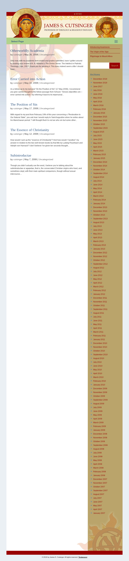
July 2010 (97, 362)
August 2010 (98, 358)
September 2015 (100, 128)
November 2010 (100, 347)
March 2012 (98, 287)
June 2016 (97, 94)
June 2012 (97, 275)
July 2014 (97, 181)
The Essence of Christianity (29, 130)
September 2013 (100, 219)
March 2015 (98, 151)
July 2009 (97, 407)
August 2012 (98, 268)
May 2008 (97, 460)
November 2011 (100, 302)
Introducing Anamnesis (100, 47)
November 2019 (100, 83)
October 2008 (99, 441)
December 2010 (100, 343)
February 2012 (99, 290)
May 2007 (97, 506)
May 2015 (97, 143)
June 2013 (97, 230)
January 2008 (99, 475)
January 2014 (99, 203)
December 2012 (100, 253)
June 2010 (97, 366)
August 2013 (98, 222)
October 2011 (99, 305)
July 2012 (97, 271)
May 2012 (97, 279)
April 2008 (97, 464)
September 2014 (100, 173)
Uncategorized (47, 54)
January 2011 (99, 339)
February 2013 (99, 245)
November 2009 (100, 392)
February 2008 (99, 472)
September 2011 (100, 309)
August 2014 (98, 177)
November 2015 (100, 120)
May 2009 (97, 415)
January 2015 (99, 158)
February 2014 (99, 200)
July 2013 (97, 226)
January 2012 (99, 294)
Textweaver (83, 557)
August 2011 (98, 313)
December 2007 (100, 479)
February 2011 (99, 336)
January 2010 (99, 385)
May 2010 (97, 370)
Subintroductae (20, 155)
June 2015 (97, 139)
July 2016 (97, 90)
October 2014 (99, 169)
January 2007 (99, 513)
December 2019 (100, 79)
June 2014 (97, 185)
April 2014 (97, 192)
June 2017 (97, 86)
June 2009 (97, 411)
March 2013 (98, 241)
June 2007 (97, 502)
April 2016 (97, 102)
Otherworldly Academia (27, 51)
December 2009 (100, 388)
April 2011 (97, 328)
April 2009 (97, 419)
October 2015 (99, 124)
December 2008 (100, 434)
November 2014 (100, 166)
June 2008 (97, 456)
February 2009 (99, 426)
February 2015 (99, 154)
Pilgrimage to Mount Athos (101, 56)
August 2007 (98, 494)
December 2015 (100, 117)
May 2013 (97, 234)
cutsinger (17, 54)
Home (79, 14)
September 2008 (100, 445)
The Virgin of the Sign (99, 52)
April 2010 (97, 373)
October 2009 (99, 396)
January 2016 (99, 113)
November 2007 (100, 483)
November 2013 (100, 211)
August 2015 (98, 132)
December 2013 (100, 207)
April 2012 (97, 283)
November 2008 (100, 438)
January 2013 (99, 249)
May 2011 (97, 324)
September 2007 (100, 490)
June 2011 (97, 321)
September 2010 (100, 354)
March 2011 (98, 332)
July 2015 (97, 136)
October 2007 (99, 487)
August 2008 (98, 449)
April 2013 (97, 237)
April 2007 (97, 509)
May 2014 (97, 188)
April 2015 (97, 147)
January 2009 (99, 430)
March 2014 (98, 196)
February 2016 (99, 109)
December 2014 (100, 162)
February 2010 (99, 381)
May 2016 (97, 98)
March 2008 (98, 468)
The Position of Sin (23, 104)
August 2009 (98, 404)
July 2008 (97, 453)
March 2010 (98, 377)
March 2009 (98, 422)
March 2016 (98, 105)
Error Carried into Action (27, 79)
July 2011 (97, 317)
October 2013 (99, 215)
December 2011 (100, 298)
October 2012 (99, 260)
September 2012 (100, 264)
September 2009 (100, 400)
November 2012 (100, 256)
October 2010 (99, 351)
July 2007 (97, 498)
